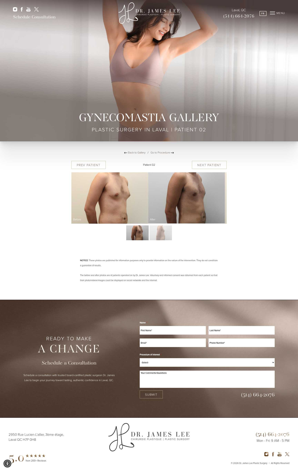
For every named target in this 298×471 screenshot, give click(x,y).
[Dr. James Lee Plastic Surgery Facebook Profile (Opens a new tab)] (22, 9)
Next (209, 165)
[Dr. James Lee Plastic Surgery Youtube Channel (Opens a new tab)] (28, 9)
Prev (88, 165)
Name (143, 322)
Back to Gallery (136, 152)
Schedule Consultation (34, 17)
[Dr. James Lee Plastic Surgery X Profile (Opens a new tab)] (36, 9)
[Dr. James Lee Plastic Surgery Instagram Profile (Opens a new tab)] (15, 9)
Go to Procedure (161, 152)
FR (263, 13)
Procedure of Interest (150, 354)
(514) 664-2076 (238, 16)
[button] (7, 464)
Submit (151, 394)
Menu (280, 13)
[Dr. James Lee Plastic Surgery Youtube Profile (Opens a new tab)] (279, 453)
